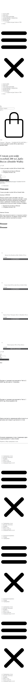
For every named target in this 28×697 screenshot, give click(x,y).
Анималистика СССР (9, 463)
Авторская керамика (8, 535)
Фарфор (5, 458)
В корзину (5, 180)
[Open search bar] (1, 105)
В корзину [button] (16, 259)
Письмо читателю (8, 457)
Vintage (5, 537)
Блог (4, 23)
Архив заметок (7, 461)
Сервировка (6, 538)
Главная (2, 142)
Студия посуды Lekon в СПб (13, 22)
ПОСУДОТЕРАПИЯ (8, 16)
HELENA (5, 15)
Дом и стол (6, 460)
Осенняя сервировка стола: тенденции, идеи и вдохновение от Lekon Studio (13, 438)
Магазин (8, 142)
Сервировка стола (8, 456)
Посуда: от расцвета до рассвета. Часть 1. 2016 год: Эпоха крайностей (13, 400)
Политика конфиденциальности (11, 694)
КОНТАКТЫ (6, 19)
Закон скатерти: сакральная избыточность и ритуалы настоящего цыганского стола (14, 419)
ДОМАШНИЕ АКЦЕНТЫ (10, 18)
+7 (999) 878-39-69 (5, 449)
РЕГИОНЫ (6, 20)
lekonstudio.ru (12, 693)
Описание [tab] (5, 185)
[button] (14, 54)
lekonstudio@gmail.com (16, 449)
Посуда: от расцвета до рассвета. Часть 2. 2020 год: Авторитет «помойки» (13, 381)
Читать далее (15, 348)
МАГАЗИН (6, 14)
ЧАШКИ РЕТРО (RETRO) (19, 142)
